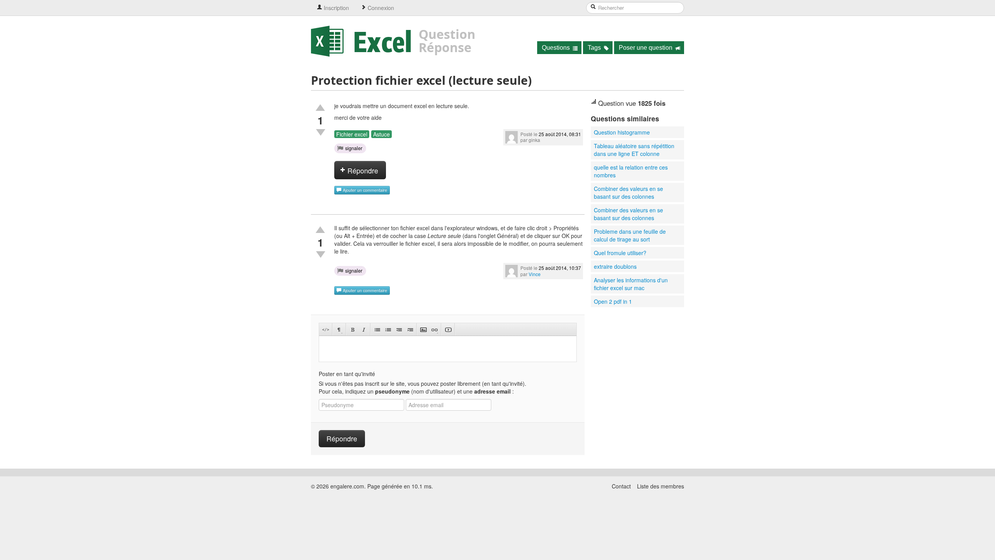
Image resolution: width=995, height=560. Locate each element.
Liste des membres (660, 486)
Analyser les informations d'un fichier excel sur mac (631, 284)
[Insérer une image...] (423, 329)
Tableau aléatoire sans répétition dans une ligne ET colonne (634, 150)
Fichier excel (351, 134)
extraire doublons (615, 266)
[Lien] (434, 329)
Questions (556, 47)
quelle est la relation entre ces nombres (631, 171)
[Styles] (339, 329)
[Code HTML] (325, 329)
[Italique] (363, 329)
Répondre (362, 170)
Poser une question (646, 47)
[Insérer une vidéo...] (448, 329)
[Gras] (352, 329)
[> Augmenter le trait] (410, 329)
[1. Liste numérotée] (388, 329)
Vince (535, 274)
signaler (353, 148)
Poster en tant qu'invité (347, 374)
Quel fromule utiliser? (620, 253)
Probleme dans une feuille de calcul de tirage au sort (630, 235)
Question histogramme (622, 132)
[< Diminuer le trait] (399, 329)
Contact (621, 486)
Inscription (335, 8)
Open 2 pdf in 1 (613, 301)
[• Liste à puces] (377, 329)
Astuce (381, 134)
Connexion (380, 8)
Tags (595, 47)
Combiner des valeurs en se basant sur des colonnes (628, 192)
